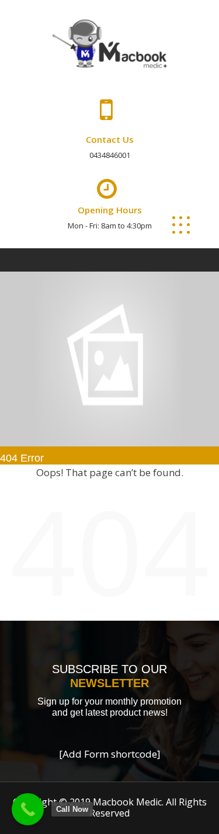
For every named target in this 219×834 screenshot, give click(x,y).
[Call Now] (28, 809)
